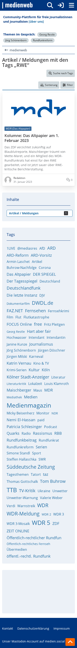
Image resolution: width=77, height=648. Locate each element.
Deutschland (50, 281)
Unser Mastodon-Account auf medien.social (33, 641)
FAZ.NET (15, 311)
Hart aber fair (39, 331)
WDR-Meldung (23, 513)
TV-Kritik (27, 490)
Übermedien (17, 549)
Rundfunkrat (49, 440)
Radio (26, 433)
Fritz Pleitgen (54, 324)
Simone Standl (18, 453)
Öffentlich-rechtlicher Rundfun (34, 537)
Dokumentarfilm (18, 304)
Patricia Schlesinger (24, 426)
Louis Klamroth (56, 383)
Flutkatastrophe (36, 317)
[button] (48, 85)
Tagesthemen (18, 474)
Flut (18, 317)
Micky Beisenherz (20, 413)
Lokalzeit (35, 383)
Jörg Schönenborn (16, 40)
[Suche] (50, 5)
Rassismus (42, 433)
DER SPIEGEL (44, 274)
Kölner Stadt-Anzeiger (28, 377)
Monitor (42, 413)
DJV (42, 295)
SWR (42, 459)
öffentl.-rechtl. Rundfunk (28, 556)
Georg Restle (47, 34)
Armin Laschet (18, 261)
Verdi (11, 506)
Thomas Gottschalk (22, 481)
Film (10, 317)
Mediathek (14, 397)
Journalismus (41, 344)
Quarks (13, 433)
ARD (51, 248)
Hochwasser (17, 337)
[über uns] (36, 21)
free (38, 324)
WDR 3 (58, 514)
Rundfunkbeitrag (22, 440)
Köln (46, 369)
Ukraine (44, 491)
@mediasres (27, 248)
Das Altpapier (19, 274)
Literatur (58, 377)
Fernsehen (35, 311)
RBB (58, 433)
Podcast (50, 426)
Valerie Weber (51, 497)
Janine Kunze (17, 344)
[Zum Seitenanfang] (70, 642)
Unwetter (60, 491)
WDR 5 (41, 522)
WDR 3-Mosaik (18, 523)
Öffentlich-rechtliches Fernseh (28, 544)
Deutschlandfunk (24, 288)
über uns (31, 597)
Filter (70, 85)
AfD (42, 248)
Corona (45, 267)
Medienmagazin (29, 405)
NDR (55, 413)
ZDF (55, 523)
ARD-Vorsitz (41, 255)
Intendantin (56, 337)
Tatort (36, 474)
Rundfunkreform (42, 40)
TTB (12, 490)
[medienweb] (17, 5)
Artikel (37, 261)
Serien (41, 446)
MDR (48, 390)
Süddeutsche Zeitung (31, 466)
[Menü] (71, 5)
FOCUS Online (19, 324)
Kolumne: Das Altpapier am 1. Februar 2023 (31, 138)
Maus (37, 390)
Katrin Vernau (19, 363)
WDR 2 (46, 514)
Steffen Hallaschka (21, 459)
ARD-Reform (18, 255)
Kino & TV (41, 363)
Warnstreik (26, 506)
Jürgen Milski (17, 356)
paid (40, 420)
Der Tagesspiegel (22, 281)
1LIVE (11, 248)
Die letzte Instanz (22, 295)
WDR (42, 505)
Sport (36, 453)
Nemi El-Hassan (21, 419)
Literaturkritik (16, 384)
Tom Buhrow (53, 481)
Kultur (34, 369)
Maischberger (19, 390)
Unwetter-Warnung (22, 497)
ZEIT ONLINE (18, 530)
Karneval (36, 356)
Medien (30, 396)
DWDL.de (42, 302)
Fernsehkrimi (58, 311)
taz (45, 474)
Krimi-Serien (17, 370)
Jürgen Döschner (51, 350)
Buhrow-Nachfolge (22, 267)
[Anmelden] (60, 5)
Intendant (36, 337)
